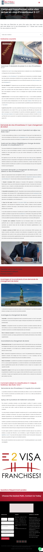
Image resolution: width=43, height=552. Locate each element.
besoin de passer (36, 80)
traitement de (22, 213)
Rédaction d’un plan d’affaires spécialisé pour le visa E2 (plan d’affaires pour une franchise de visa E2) (34, 520)
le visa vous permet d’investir (35, 89)
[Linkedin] (23, 541)
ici (34, 440)
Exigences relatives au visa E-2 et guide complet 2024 (34, 526)
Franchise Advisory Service (34, 523)
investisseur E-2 (7, 82)
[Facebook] (17, 541)
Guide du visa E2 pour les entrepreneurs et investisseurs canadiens (34, 530)
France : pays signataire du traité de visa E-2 (34, 533)
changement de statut (23, 137)
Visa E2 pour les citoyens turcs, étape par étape (34, 536)
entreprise (30, 100)
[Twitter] (20, 541)
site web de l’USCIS (22, 202)
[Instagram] (25, 541)
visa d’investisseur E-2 (13, 76)
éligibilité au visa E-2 (6, 434)
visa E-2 (5, 104)
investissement (36, 193)
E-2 (10, 71)
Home (2, 15)
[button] (39, 2)
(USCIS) (30, 159)
